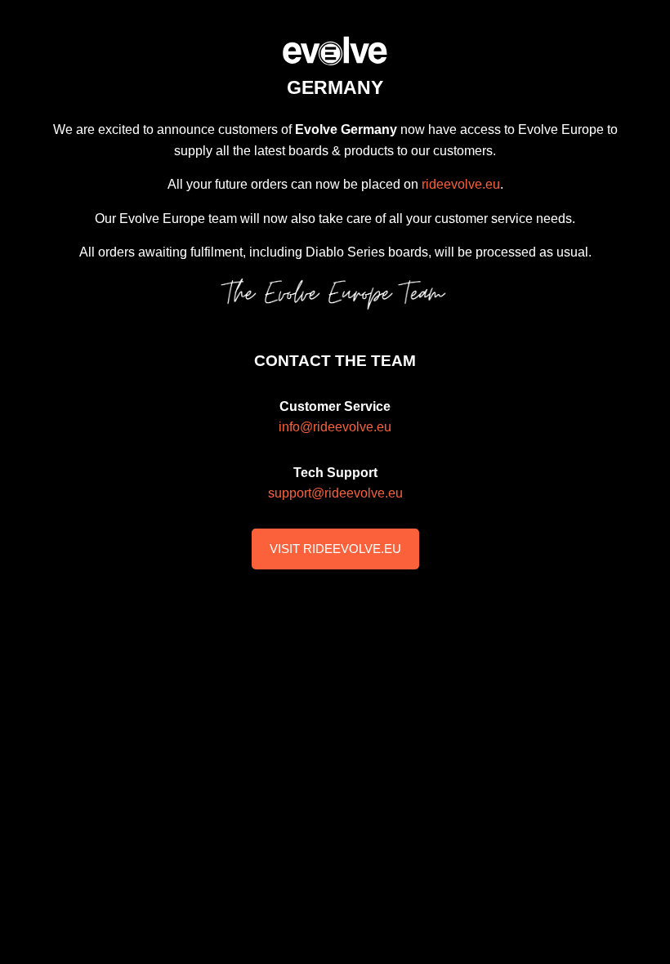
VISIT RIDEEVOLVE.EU (335, 549)
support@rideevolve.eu (335, 493)
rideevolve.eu (461, 184)
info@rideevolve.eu (335, 427)
